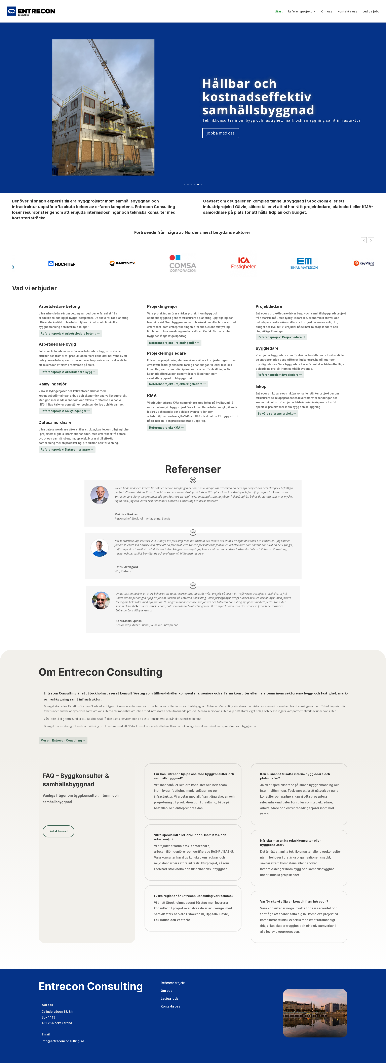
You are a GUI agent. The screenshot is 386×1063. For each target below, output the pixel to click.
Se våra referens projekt (275, 413)
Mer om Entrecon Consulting (61, 740)
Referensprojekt (300, 11)
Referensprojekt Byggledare (278, 374)
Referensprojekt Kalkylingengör (63, 411)
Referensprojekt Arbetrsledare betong (68, 333)
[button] (371, 240)
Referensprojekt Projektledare (280, 337)
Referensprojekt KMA (164, 427)
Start (279, 11)
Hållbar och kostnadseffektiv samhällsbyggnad (258, 96)
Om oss (326, 11)
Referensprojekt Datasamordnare (65, 449)
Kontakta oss (347, 11)
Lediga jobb (169, 998)
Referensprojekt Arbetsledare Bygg (66, 372)
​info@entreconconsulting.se (63, 1041)
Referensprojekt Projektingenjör (172, 342)
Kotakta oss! (58, 831)
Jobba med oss (221, 133)
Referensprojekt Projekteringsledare (175, 384)
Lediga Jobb (371, 11)
